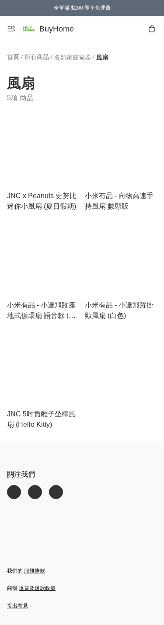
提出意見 (17, 606)
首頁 (13, 56)
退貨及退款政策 (37, 588)
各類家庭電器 (72, 57)
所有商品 (36, 56)
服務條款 (34, 571)
